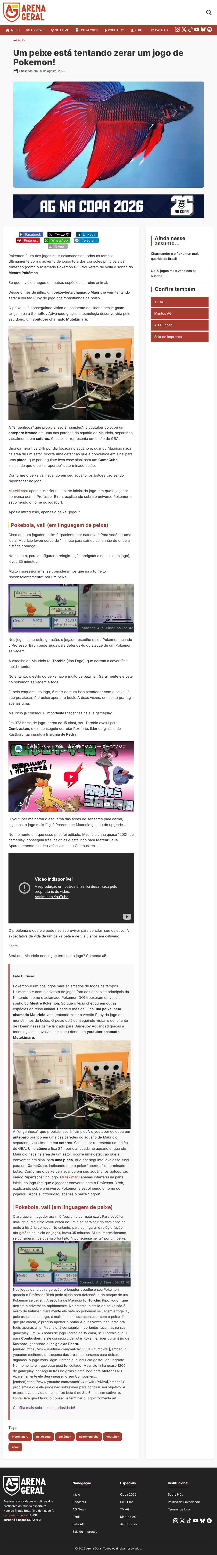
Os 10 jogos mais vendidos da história (173, 273)
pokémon (64, 1436)
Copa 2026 (89, 30)
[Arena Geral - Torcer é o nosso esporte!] (24, 13)
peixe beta (43, 1436)
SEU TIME (62, 30)
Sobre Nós (175, 1494)
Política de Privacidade (184, 1502)
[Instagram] (177, 30)
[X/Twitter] (184, 30)
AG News (37, 30)
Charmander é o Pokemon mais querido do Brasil (175, 256)
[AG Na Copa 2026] (108, 217)
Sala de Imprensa (168, 337)
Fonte (13, 946)
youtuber (112, 1436)
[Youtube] (196, 30)
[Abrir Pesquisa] (209, 12)
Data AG (161, 30)
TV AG (159, 302)
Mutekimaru (18, 491)
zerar (15, 1447)
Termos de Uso (179, 1509)
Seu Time (127, 1502)
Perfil (139, 30)
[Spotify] (209, 30)
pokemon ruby (89, 1436)
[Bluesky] (203, 30)
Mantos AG (163, 313)
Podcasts (116, 30)
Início (15, 30)
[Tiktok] (190, 30)
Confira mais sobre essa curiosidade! (44, 1408)
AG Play (19, 40)
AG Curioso (163, 325)
